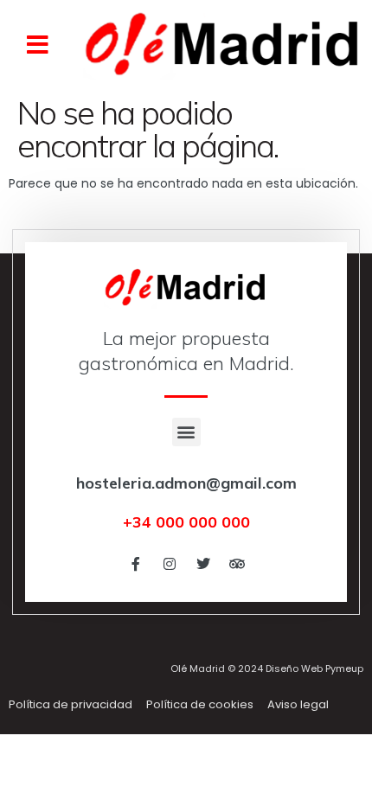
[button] (38, 45)
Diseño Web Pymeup (314, 668)
